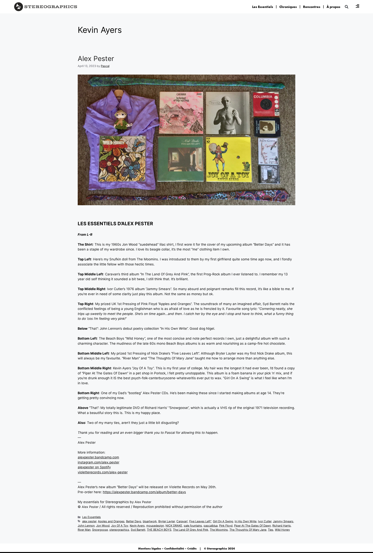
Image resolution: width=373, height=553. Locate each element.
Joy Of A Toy (119, 525)
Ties (270, 529)
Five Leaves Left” (200, 521)
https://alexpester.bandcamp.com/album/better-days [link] (144, 492)
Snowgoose (100, 529)
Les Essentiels (262, 7)
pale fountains (193, 525)
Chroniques (288, 7)
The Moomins (219, 529)
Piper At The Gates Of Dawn (252, 525)
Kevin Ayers (137, 525)
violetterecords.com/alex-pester (103, 472)
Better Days (133, 521)
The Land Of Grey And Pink (190, 529)
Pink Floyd (226, 525)
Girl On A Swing (223, 521)
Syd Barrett (138, 529)
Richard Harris (281, 525)
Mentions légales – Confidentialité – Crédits (167, 548)
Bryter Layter (166, 521)
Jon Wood (103, 525)
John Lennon (86, 525)
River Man (84, 529)
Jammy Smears (283, 521)
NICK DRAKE (174, 525)
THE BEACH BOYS (159, 529)
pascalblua (211, 525)
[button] (346, 6)
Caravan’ (182, 521)
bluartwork (150, 521)
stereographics (119, 529)
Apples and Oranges (111, 521)
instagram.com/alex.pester (98, 462)
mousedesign (155, 525)
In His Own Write (245, 521)
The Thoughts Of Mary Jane (247, 529)
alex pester (89, 521)
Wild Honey (282, 529)
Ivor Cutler (264, 521)
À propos (333, 7)
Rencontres (311, 7)
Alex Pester (96, 58)
